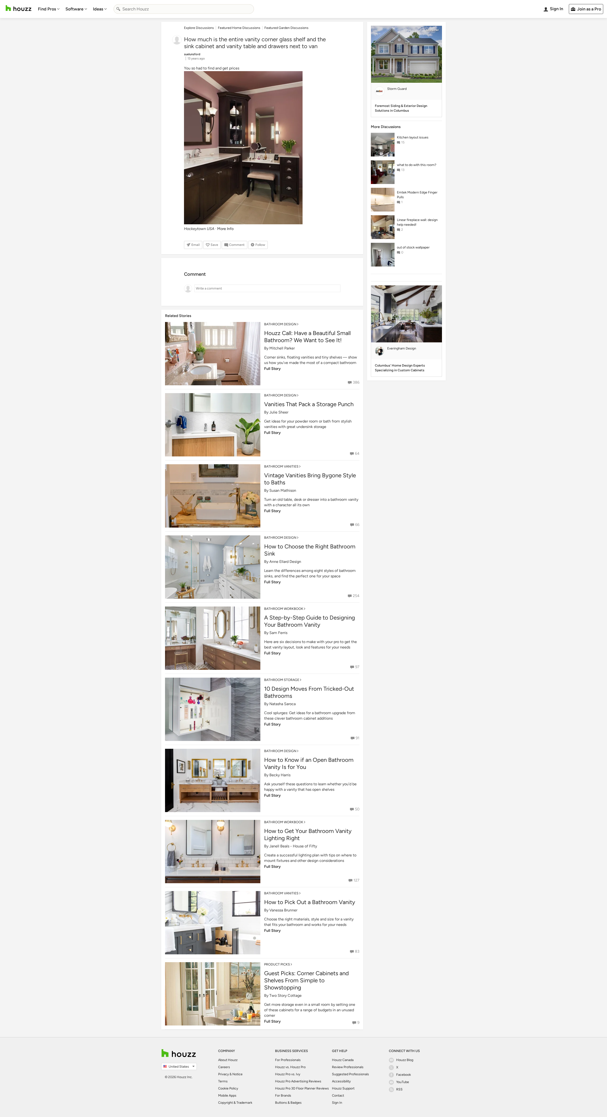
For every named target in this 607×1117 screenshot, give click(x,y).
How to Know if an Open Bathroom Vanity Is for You (309, 763)
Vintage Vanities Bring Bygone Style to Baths (310, 479)
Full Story (272, 368)
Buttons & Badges (288, 1103)
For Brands (283, 1096)
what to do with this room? (416, 165)
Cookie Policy (228, 1088)
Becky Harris (279, 775)
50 (357, 809)
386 (356, 382)
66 (357, 524)
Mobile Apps (227, 1096)
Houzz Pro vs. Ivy (287, 1074)
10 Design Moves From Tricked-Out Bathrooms (309, 692)
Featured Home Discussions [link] (239, 28)
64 (357, 453)
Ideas (98, 9)
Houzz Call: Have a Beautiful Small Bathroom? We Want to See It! (307, 337)
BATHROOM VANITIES (281, 466)
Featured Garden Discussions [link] (286, 28)
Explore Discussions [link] (199, 28)
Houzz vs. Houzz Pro (290, 1067)
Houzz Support (343, 1088)
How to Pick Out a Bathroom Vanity (309, 902)
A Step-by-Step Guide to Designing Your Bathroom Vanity (309, 621)
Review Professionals (347, 1067)
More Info (225, 228)
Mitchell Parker (282, 348)
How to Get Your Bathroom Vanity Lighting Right (308, 834)
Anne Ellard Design (285, 561)
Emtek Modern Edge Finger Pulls (417, 194)
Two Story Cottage (285, 995)
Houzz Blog (404, 1060)
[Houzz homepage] (18, 8)
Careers (224, 1067)
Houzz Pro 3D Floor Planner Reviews (302, 1088)
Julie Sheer (278, 412)
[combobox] (184, 9)
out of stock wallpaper (413, 247)
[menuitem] (49, 9)
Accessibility (341, 1081)
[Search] (118, 9)
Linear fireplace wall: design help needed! (417, 222)
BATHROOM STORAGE (281, 680)
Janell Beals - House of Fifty (293, 846)
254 (356, 595)
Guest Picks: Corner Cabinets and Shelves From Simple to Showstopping (306, 980)
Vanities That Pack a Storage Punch (309, 404)
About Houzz (228, 1060)
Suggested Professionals (350, 1074)
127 (356, 880)
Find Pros (47, 9)
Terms (223, 1081)
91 (357, 738)
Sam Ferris (278, 632)
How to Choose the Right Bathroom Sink (309, 550)
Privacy (223, 1074)
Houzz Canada (343, 1060)
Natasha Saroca (282, 704)
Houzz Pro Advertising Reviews (298, 1081)
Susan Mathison (282, 490)
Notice (237, 1074)
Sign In (337, 1103)
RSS (399, 1089)
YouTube (402, 1082)
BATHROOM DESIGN (280, 324)
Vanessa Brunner (283, 910)
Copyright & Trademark (235, 1103)
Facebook (403, 1075)
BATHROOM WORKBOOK (283, 609)
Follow (260, 245)
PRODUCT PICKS (277, 964)
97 (357, 667)
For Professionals (288, 1060)
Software (74, 9)
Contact (338, 1096)
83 (357, 951)
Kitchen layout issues (412, 137)
